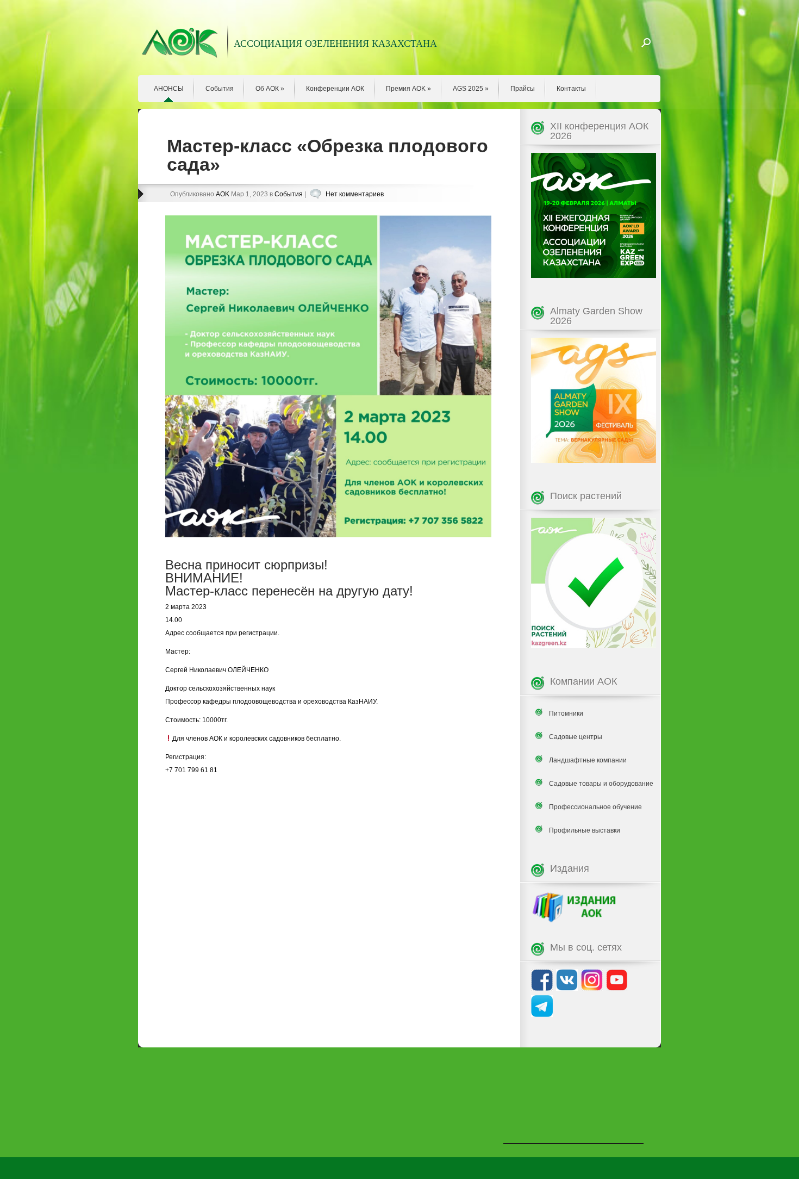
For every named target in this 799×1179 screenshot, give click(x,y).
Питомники (566, 713)
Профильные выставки (584, 830)
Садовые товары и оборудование (601, 783)
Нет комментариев (355, 194)
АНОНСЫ (169, 88)
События (219, 88)
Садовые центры (575, 737)
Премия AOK (408, 88)
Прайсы (522, 88)
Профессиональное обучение (595, 807)
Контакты (571, 88)
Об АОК (269, 88)
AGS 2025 (471, 88)
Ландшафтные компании (588, 760)
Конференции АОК (335, 88)
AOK (222, 194)
